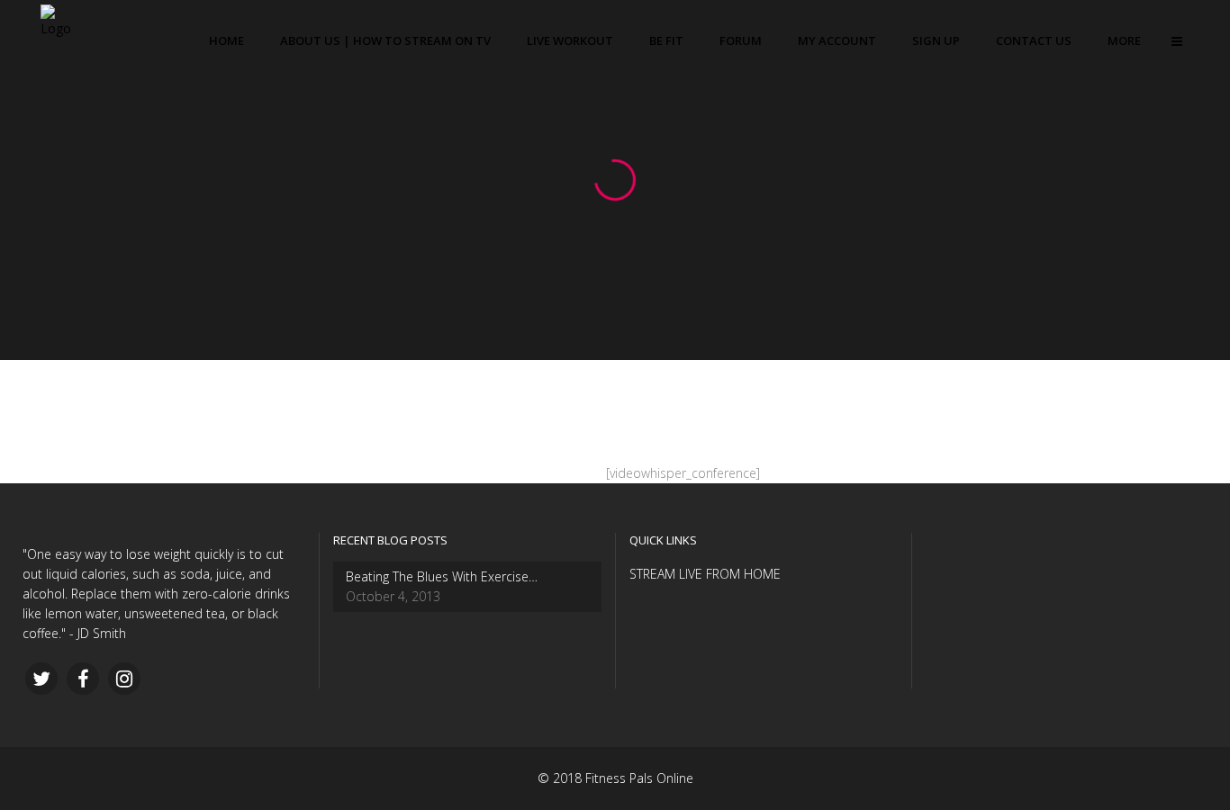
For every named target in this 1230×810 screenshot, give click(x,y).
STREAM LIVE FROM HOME (705, 573)
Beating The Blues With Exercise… (442, 576)
